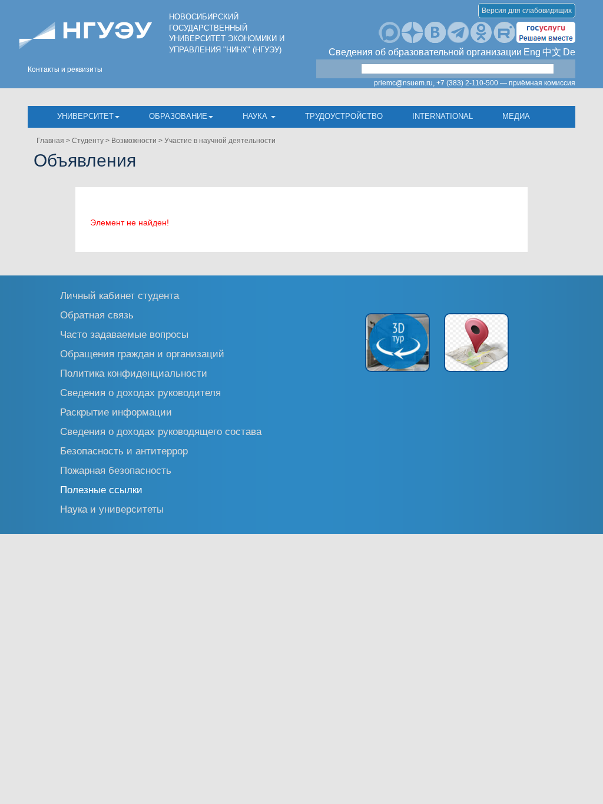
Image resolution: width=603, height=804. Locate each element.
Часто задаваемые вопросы (124, 334)
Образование (178, 116)
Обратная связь (97, 314)
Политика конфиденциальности (133, 372)
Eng (532, 52)
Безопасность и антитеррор (124, 450)
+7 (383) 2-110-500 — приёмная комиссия (505, 83)
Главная (50, 141)
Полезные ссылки (101, 489)
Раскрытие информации (116, 411)
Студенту (88, 141)
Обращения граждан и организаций (142, 353)
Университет (85, 116)
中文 (551, 52)
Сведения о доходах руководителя (140, 392)
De (569, 52)
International (442, 116)
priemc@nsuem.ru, (404, 83)
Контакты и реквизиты (65, 69)
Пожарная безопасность (115, 470)
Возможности (134, 141)
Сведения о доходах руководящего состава (160, 431)
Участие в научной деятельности (220, 141)
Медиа (516, 116)
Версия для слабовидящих (527, 10)
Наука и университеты (112, 508)
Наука (256, 116)
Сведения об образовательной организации (425, 52)
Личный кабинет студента (119, 295)
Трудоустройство (344, 116)
